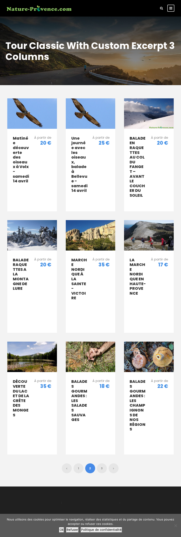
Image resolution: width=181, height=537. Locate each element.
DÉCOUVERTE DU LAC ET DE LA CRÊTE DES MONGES (21, 398)
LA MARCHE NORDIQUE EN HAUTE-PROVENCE (138, 276)
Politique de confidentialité (101, 530)
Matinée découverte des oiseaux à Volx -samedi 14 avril (21, 159)
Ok (62, 530)
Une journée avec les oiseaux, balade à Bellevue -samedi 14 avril (79, 164)
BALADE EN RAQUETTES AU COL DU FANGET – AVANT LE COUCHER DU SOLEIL (137, 166)
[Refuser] (175, 525)
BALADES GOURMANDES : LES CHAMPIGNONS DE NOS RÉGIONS (137, 405)
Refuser (72, 530)
